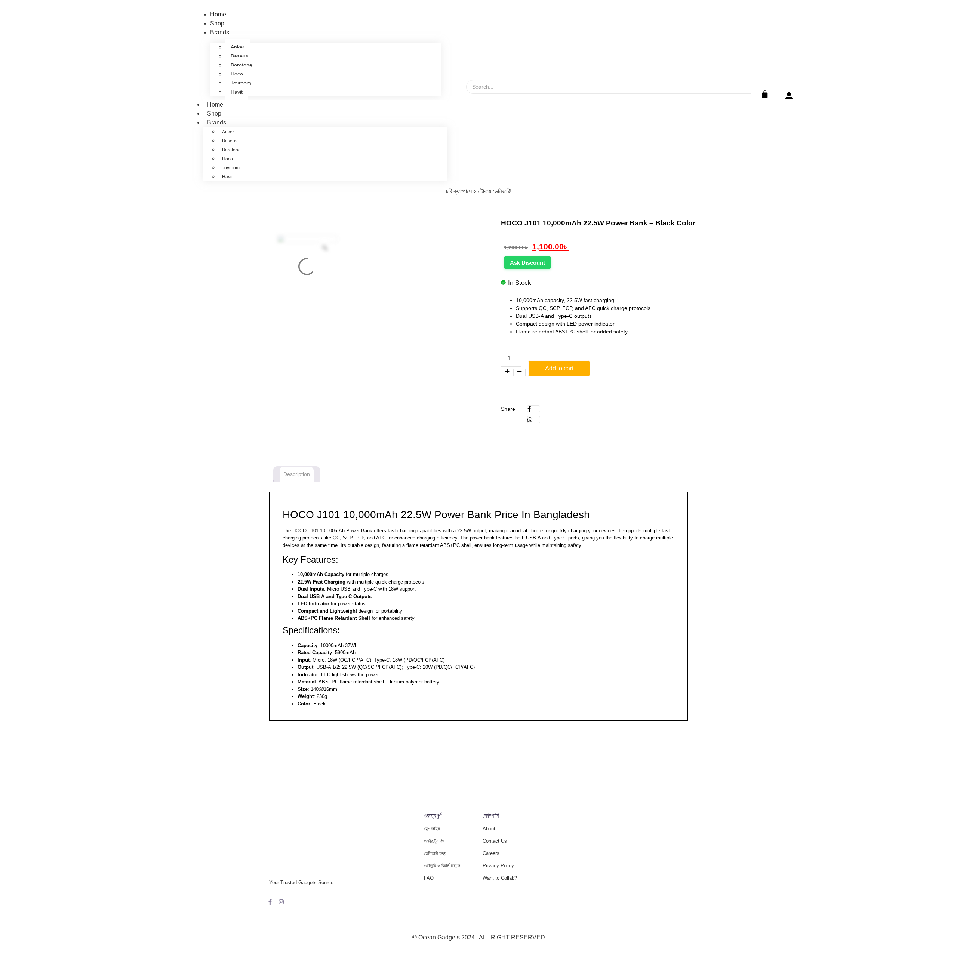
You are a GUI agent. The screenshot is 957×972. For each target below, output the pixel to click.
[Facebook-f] (270, 902)
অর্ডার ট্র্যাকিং (434, 841)
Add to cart (559, 368)
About (489, 828)
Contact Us (495, 841)
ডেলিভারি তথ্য (435, 853)
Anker (237, 47)
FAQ (429, 878)
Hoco (237, 74)
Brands (219, 32)
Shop (217, 23)
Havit (237, 92)
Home (218, 14)
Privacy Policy (498, 865)
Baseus (239, 56)
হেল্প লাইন (432, 828)
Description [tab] (296, 474)
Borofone (241, 65)
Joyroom (241, 83)
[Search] (478, 101)
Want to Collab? (500, 878)
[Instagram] (281, 902)
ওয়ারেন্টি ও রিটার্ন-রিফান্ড (442, 865)
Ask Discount (527, 262)
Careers (491, 853)
